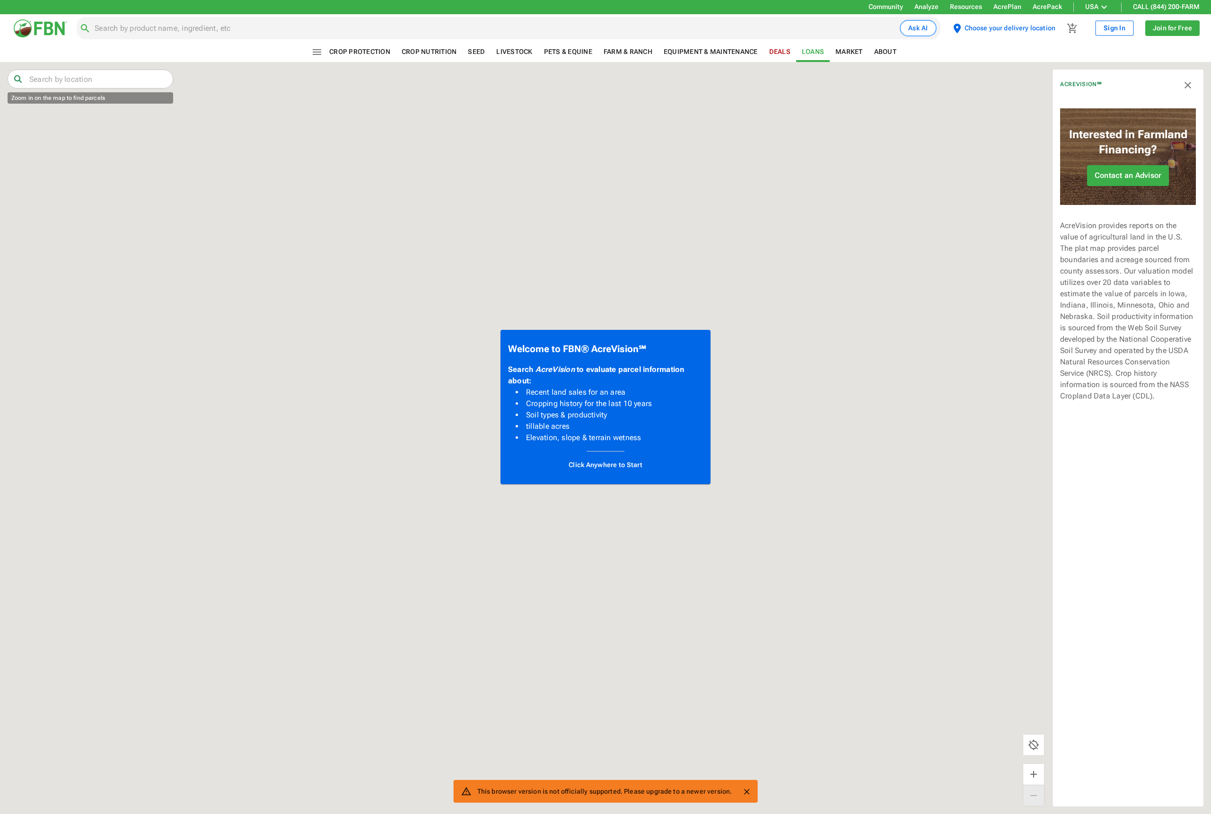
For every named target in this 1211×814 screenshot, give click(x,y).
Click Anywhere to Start (605, 465)
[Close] (746, 792)
